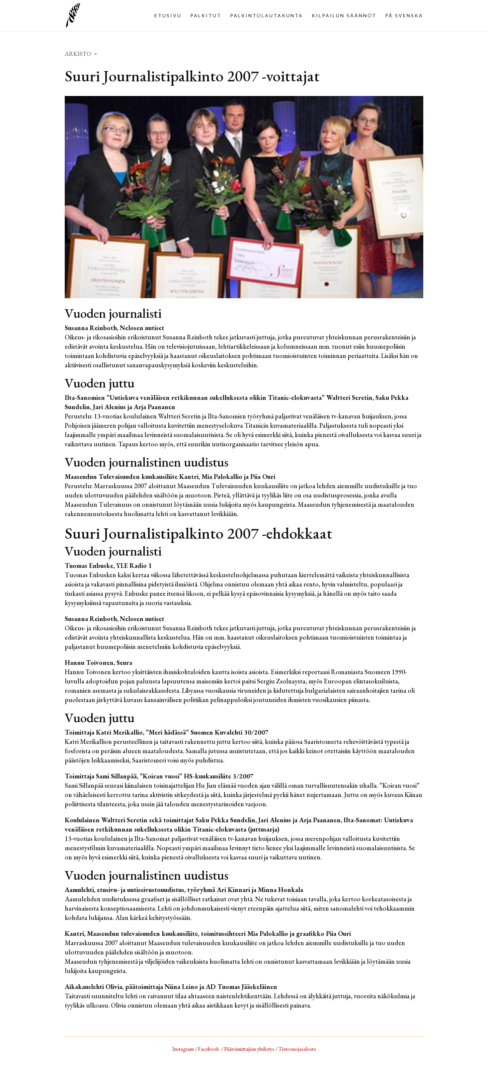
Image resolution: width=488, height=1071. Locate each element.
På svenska (404, 15)
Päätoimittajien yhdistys (249, 1048)
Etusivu (168, 15)
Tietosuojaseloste (297, 1048)
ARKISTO (78, 54)
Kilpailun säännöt (344, 15)
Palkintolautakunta (266, 15)
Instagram (183, 1048)
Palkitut (205, 15)
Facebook (208, 1048)
